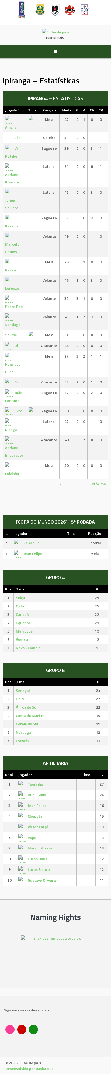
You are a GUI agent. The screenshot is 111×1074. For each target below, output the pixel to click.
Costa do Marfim (30, 715)
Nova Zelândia (28, 648)
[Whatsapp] (33, 1029)
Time (32, 110)
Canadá (22, 614)
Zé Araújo (31, 543)
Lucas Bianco (39, 869)
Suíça (20, 597)
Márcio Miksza (40, 848)
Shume (11, 335)
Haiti (20, 699)
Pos (8, 589)
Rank (9, 774)
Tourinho (35, 784)
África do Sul (26, 707)
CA (92, 110)
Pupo (32, 837)
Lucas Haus (37, 859)
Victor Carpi (38, 827)
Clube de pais (54, 38)
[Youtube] (22, 1029)
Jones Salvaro (11, 203)
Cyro (18, 411)
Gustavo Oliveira (42, 880)
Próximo (99, 484)
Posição (49, 110)
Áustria (22, 639)
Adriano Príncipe (12, 178)
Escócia (22, 740)
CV (101, 110)
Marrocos (24, 631)
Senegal (23, 690)
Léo (18, 137)
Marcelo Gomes (12, 247)
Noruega (23, 732)
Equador (23, 623)
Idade (66, 110)
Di (16, 345)
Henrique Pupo (13, 368)
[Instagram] (10, 1029)
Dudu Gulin (37, 795)
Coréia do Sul (27, 724)
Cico (18, 382)
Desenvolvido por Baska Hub (29, 1068)
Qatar (21, 606)
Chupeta (35, 816)
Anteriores (14, 484)
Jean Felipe (32, 553)
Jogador (12, 110)
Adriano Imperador (14, 451)
